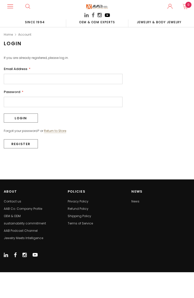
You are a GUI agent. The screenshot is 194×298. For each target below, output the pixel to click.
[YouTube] (107, 16)
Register (20, 144)
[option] (35, 22)
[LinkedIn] (86, 16)
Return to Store (55, 131)
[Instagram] (100, 16)
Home (8, 34)
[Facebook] (93, 15)
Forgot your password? (21, 131)
